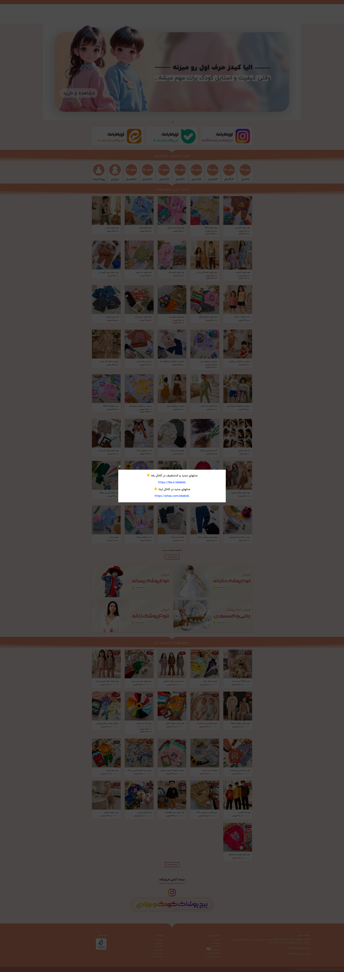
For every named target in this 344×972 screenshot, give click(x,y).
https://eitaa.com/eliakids (172, 496)
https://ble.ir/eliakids (172, 482)
